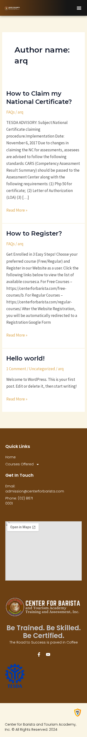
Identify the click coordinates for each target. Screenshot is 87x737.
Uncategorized (42, 368)
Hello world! (25, 358)
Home (10, 457)
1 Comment (16, 368)
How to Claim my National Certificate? (39, 98)
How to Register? (34, 233)
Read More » (16, 210)
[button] (79, 8)
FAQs (10, 112)
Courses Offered (19, 464)
